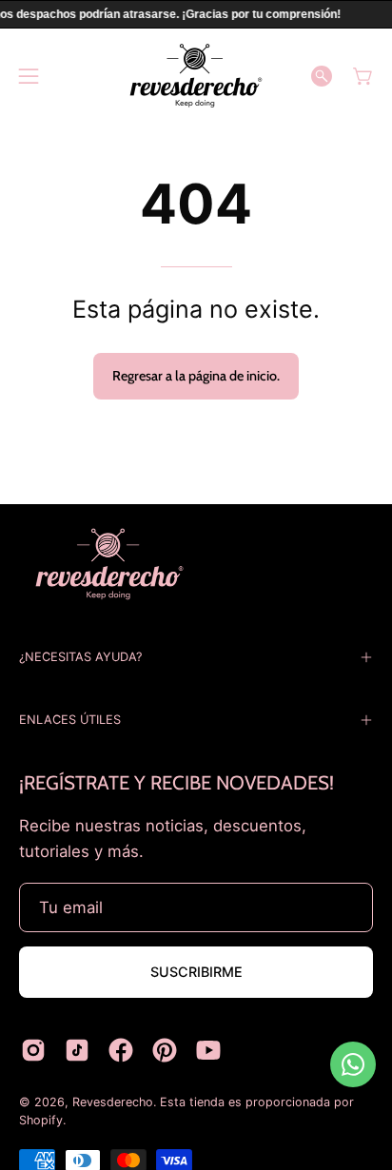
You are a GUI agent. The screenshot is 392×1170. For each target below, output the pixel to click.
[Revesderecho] (196, 75)
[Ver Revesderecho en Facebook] (121, 1050)
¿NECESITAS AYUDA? (80, 657)
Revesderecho (112, 1102)
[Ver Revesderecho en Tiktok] (77, 1050)
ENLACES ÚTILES (70, 719)
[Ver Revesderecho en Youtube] (208, 1050)
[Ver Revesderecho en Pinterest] (164, 1050)
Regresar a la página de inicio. (196, 375)
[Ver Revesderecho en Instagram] (33, 1050)
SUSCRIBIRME (196, 972)
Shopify (41, 1120)
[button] (321, 76)
